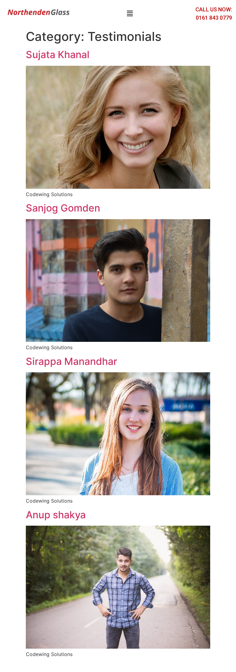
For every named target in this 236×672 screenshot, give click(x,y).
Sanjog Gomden (63, 208)
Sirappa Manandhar (71, 361)
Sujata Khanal (57, 55)
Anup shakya (56, 515)
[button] (129, 13)
